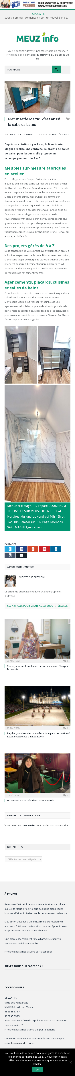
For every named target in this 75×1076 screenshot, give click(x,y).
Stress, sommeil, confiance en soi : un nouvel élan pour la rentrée (38, 17)
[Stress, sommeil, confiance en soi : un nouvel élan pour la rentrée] (37, 640)
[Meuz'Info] (37, 37)
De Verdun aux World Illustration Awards (30, 800)
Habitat (66, 134)
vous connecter (26, 825)
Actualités (55, 134)
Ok (37, 1069)
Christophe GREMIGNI (20, 134)
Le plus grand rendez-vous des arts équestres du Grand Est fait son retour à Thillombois (38, 735)
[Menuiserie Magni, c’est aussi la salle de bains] (37, 97)
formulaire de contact (23, 1043)
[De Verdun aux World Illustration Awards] (37, 775)
